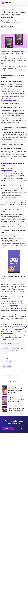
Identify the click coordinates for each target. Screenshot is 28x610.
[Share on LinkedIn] (10, 361)
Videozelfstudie (5, 303)
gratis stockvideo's (5, 118)
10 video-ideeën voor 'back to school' (13, 29)
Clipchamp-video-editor (17, 326)
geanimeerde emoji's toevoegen (9, 200)
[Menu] (25, 2)
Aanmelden (7, 428)
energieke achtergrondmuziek (8, 224)
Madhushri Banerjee (15, 22)
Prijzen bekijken (19, 428)
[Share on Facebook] (2, 361)
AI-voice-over (15, 180)
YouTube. (3, 136)
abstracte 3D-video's (6, 124)
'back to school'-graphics (7, 242)
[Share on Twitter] (6, 361)
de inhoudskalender (13, 339)
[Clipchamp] (6, 2)
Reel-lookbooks (17, 60)
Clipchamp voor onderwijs (7, 206)
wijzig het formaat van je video (8, 100)
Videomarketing (10, 10)
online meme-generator (7, 154)
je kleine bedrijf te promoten (17, 284)
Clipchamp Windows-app (18, 328)
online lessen (4, 112)
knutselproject (14, 305)
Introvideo (15, 310)
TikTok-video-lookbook (6, 170)
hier (9, 320)
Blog (2, 10)
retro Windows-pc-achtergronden (11, 122)
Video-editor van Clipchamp (17, 70)
